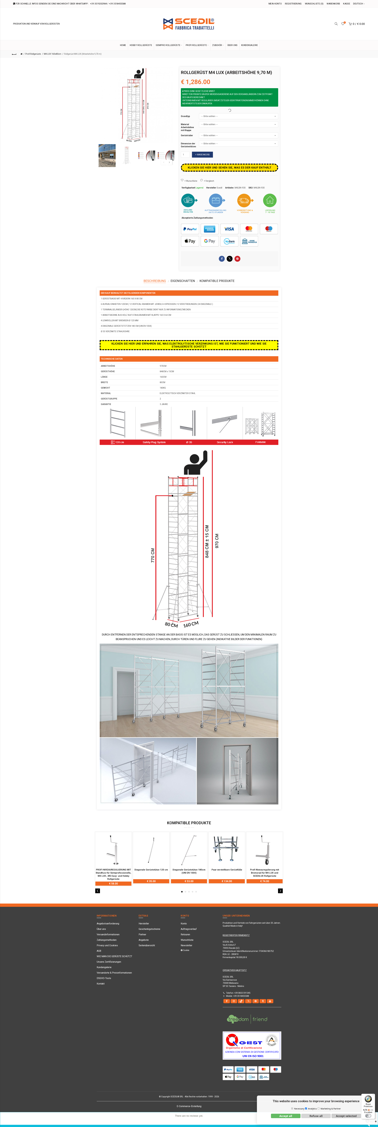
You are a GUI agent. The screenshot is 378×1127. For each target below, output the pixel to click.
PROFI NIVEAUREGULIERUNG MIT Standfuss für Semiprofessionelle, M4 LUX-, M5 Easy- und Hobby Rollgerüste (113, 874)
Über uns (101, 929)
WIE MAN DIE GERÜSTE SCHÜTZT (114, 956)
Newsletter (186, 945)
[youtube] (270, 1001)
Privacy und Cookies (107, 945)
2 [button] (185, 891)
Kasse (346, 3)
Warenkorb (333, 3)
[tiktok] (241, 1001)
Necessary (299, 1108)
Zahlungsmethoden (107, 940)
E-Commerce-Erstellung (189, 1106)
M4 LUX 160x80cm (52, 54)
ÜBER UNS (232, 45)
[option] (107, 155)
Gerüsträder (187, 135)
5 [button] (196, 891)
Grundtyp (185, 116)
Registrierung (293, 3)
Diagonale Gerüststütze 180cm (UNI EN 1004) (189, 871)
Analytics (312, 1108)
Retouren (185, 934)
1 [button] (182, 891)
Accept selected (346, 1116)
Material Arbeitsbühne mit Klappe (187, 127)
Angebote (144, 940)
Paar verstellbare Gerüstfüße (227, 869)
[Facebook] (226, 1001)
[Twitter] (248, 1001)
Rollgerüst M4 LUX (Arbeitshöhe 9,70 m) (82, 54)
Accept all (285, 1116)
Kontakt (101, 983)
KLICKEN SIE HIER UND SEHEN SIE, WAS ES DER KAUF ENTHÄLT (229, 167)
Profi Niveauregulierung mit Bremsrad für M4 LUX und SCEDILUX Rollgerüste (264, 872)
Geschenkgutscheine (149, 929)
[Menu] (373, 1095)
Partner (142, 934)
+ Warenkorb (202, 154)
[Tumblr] (263, 1001)
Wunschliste (187, 940)
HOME (123, 45)
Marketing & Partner (331, 1108)
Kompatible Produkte (216, 281)
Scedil (219, 188)
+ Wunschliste (190, 181)
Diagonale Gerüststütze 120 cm (151, 869)
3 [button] (189, 891)
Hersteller (144, 923)
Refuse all (315, 1116)
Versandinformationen (108, 934)
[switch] (368, 1116)
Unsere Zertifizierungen (109, 961)
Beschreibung (155, 281)
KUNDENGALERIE (249, 45)
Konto (184, 923)
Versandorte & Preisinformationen (114, 972)
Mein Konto (275, 3)
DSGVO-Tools (104, 978)
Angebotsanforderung (108, 923)
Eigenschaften (183, 281)
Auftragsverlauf (189, 929)
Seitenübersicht (147, 945)
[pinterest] (255, 1001)
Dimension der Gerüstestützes (188, 145)
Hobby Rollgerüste (141, 45)
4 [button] (192, 891)
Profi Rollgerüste (33, 54)
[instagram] (234, 1001)
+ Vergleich (209, 181)
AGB (99, 950)
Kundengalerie (104, 967)
